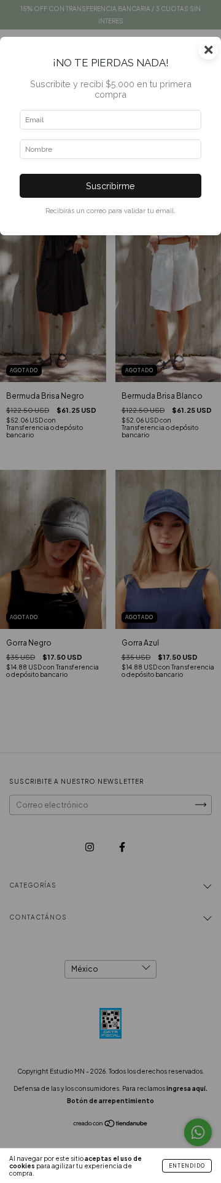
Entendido (187, 1166)
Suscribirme (110, 186)
